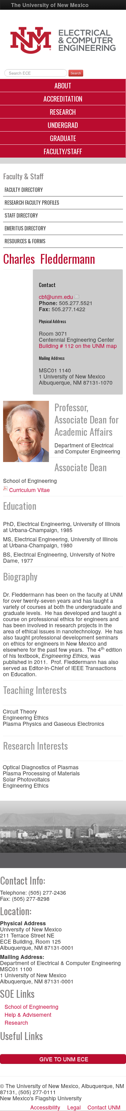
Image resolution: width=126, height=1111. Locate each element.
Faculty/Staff (63, 151)
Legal (74, 1107)
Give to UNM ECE (63, 1059)
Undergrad (63, 125)
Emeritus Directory (25, 228)
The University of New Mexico (50, 5)
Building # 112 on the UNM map (78, 345)
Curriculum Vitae (29, 490)
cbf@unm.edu (56, 296)
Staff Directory (21, 215)
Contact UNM (103, 1107)
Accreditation (62, 98)
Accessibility (45, 1107)
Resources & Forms (25, 241)
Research (63, 112)
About (62, 85)
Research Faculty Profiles (32, 202)
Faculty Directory (24, 189)
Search (76, 73)
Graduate (63, 138)
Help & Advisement (28, 1014)
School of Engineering (31, 1006)
